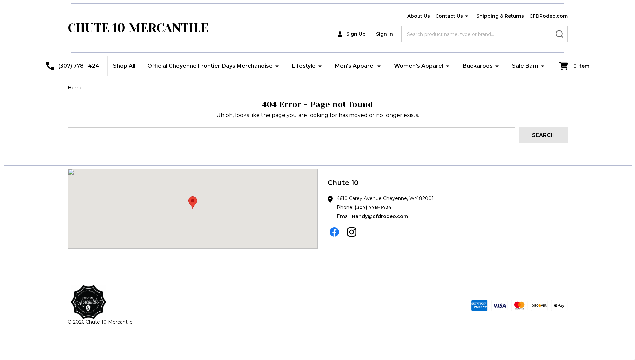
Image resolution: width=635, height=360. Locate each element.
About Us (418, 16)
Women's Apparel (418, 66)
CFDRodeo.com (548, 16)
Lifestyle (304, 66)
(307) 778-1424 (373, 207)
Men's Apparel (355, 66)
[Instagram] (351, 232)
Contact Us (449, 16)
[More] (466, 16)
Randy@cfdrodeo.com (380, 216)
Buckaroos (478, 66)
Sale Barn (525, 66)
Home (75, 88)
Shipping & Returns (500, 16)
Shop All (124, 66)
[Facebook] (334, 232)
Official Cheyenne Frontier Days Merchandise (210, 66)
